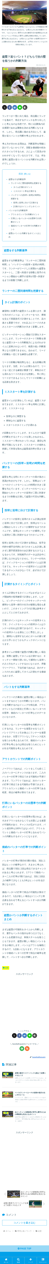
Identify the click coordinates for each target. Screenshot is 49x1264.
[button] (25, 107)
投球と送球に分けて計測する (25, 203)
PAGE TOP (25, 1248)
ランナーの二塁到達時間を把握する (26, 183)
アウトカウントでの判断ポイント (25, 214)
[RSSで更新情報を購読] (27, 1048)
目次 (21, 174)
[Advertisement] (24, 1000)
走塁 (6, 968)
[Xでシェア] (4, 107)
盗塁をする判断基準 (17, 179)
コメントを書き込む (24, 1222)
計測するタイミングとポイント (26, 206)
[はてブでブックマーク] (14, 107)
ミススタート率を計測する (24, 191)
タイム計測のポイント (22, 187)
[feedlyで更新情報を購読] (21, 1048)
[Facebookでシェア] (9, 107)
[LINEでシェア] (19, 107)
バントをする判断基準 (18, 210)
